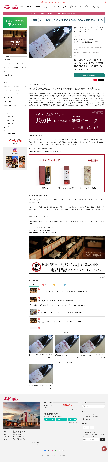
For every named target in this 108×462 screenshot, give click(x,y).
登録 (102, 439)
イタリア (6, 82)
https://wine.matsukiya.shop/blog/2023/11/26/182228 (45, 151)
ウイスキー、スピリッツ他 (11, 94)
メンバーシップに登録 (79, 41)
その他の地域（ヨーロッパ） (11, 86)
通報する (102, 277)
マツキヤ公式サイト (84, 7)
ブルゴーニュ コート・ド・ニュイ (13, 63)
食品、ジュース (8, 98)
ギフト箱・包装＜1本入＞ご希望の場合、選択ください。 (88, 47)
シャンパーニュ (8, 75)
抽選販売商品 (7, 60)
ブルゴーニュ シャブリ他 (11, 71)
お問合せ (64, 7)
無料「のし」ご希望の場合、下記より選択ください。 (87, 52)
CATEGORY (29, 7)
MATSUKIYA (38, 7)
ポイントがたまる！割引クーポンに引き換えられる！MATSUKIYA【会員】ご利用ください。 (54, 14)
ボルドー (6, 79)
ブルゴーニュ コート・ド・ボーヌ (13, 67)
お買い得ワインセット (10, 105)
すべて (34, 284)
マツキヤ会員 (56, 7)
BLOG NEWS (45, 7)
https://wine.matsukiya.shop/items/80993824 (42, 232)
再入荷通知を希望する (89, 75)
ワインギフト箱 (8, 101)
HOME (21, 7)
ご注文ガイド (73, 7)
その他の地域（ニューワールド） (13, 90)
